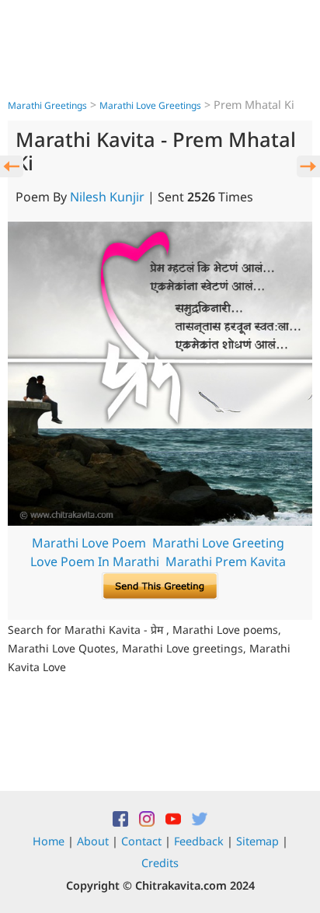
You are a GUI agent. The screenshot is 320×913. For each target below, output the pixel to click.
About (93, 841)
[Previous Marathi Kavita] (11, 166)
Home (48, 841)
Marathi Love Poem (89, 542)
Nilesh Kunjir (107, 196)
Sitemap (257, 841)
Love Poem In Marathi (94, 561)
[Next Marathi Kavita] (308, 166)
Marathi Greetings (47, 105)
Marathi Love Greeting (218, 542)
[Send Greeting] (160, 584)
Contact (141, 841)
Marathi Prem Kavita (225, 561)
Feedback (199, 841)
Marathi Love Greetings (150, 105)
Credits (160, 862)
